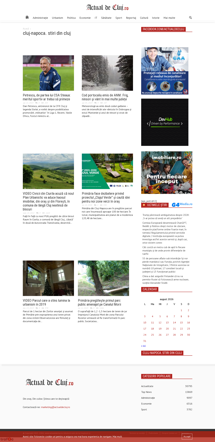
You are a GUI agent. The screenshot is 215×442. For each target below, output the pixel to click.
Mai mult (117, 436)
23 (188, 328)
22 (181, 328)
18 (152, 328)
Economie (85, 18)
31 (144, 340)
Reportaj (131, 18)
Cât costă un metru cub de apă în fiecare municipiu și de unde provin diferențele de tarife (163, 250)
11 (152, 322)
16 (188, 322)
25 (152, 334)
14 (174, 322)
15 (181, 322)
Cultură (144, 18)
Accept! (187, 436)
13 (167, 322)
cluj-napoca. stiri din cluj (162, 353)
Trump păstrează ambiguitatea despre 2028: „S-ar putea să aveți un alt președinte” (165, 216)
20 (167, 328)
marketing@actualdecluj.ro (55, 407)
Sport (119, 18)
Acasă (26, 28)
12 (160, 322)
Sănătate (106, 18)
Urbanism (57, 18)
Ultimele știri (157, 205)
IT (96, 18)
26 (160, 334)
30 (188, 334)
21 (174, 328)
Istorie (155, 18)
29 (181, 334)
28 (174, 334)
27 (167, 334)
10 (144, 322)
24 (144, 334)
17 (144, 328)
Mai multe (169, 18)
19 (160, 328)
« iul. (143, 345)
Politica (71, 18)
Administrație (40, 18)
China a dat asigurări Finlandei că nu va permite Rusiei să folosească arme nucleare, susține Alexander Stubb (165, 279)
